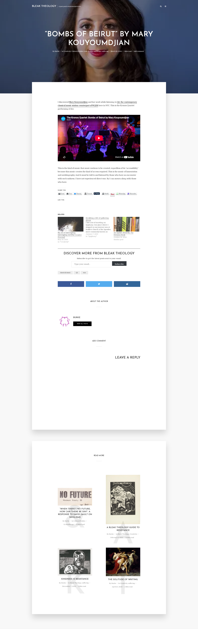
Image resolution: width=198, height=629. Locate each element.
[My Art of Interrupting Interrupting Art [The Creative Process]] (70, 224)
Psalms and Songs (94, 51)
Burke (57, 51)
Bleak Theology (44, 6)
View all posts (82, 323)
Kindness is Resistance (75, 579)
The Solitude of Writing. (123, 580)
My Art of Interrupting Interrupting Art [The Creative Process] (70, 235)
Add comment (139, 51)
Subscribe (119, 264)
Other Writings (151, 6)
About (130, 6)
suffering (105, 51)
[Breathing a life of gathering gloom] (100, 227)
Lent (85, 51)
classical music (65, 272)
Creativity (67, 51)
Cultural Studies (77, 51)
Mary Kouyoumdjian (78, 102)
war (84, 272)
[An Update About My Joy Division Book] (126, 224)
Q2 (77, 272)
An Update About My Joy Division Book (123, 234)
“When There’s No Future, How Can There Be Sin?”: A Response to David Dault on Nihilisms (75, 513)
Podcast (139, 6)
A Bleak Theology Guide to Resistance (123, 529)
